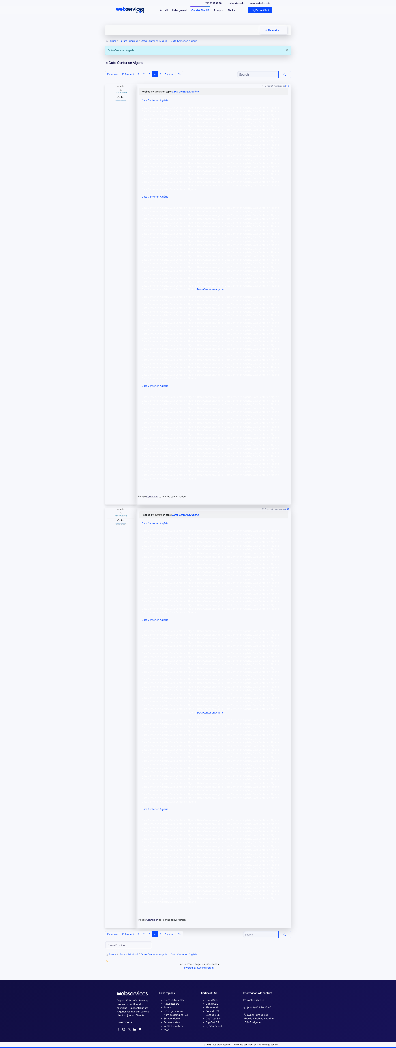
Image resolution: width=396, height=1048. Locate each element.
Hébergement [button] (179, 10)
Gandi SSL (212, 1003)
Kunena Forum (205, 967)
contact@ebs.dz (256, 999)
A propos (218, 10)
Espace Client (262, 10)
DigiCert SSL (213, 1022)
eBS (277, 1044)
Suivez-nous (124, 1022)
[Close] (287, 50)
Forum (167, 1007)
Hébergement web (174, 1011)
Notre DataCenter (174, 999)
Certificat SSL (209, 993)
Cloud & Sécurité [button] (200, 10)
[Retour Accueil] (130, 10)
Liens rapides (167, 993)
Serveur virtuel (172, 1022)
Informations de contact (257, 993)
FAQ (166, 1029)
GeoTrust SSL (213, 1018)
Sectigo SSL (213, 1014)
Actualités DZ (171, 1003)
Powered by (189, 967)
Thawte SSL (213, 1007)
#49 (287, 86)
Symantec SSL (214, 1025)
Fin (179, 74)
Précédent (128, 74)
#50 (287, 509)
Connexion (152, 496)
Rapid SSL (212, 999)
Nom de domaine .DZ (176, 1014)
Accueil (164, 10)
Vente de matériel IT (175, 1025)
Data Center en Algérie (185, 91)
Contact (232, 10)
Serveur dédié (172, 1018)
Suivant (169, 74)
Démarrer (112, 74)
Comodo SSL (213, 1011)
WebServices (254, 1044)
